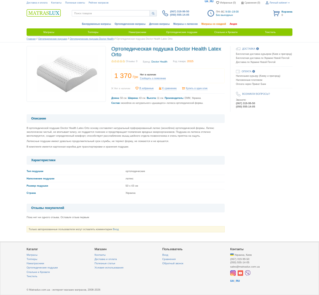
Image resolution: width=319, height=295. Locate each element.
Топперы (32, 259)
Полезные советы (75, 2)
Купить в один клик (196, 88)
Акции (233, 24)
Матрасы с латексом (185, 24)
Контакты (56, 2)
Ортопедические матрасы (130, 24)
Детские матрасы (159, 24)
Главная (31, 39)
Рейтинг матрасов (99, 2)
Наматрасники (35, 263)
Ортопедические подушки (52, 39)
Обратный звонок (172, 263)
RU (211, 1)
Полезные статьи (105, 263)
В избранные (146, 88)
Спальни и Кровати (38, 271)
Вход (116, 229)
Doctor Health (159, 61)
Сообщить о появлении (153, 78)
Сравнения (169, 259)
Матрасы (32, 254)
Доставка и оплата (37, 2)
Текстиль (32, 276)
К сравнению (169, 88)
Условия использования (109, 267)
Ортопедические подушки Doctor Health (92, 39)
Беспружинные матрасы (96, 24)
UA (206, 1)
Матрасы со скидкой (213, 24)
